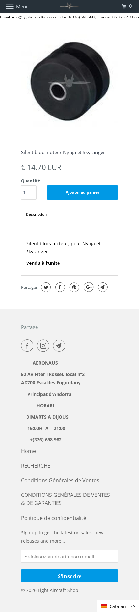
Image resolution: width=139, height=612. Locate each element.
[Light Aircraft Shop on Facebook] (28, 345)
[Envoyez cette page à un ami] (102, 287)
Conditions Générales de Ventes (60, 480)
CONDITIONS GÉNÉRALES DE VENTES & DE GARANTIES (65, 499)
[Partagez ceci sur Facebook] (59, 287)
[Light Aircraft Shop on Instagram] (44, 345)
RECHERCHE (35, 465)
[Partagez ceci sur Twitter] (45, 287)
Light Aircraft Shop (58, 590)
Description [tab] (36, 214)
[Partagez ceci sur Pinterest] (73, 287)
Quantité (30, 181)
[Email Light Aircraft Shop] (60, 345)
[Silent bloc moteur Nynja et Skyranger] (69, 82)
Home (28, 451)
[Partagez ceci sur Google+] (87, 287)
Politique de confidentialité (53, 517)
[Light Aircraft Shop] (69, 6)
